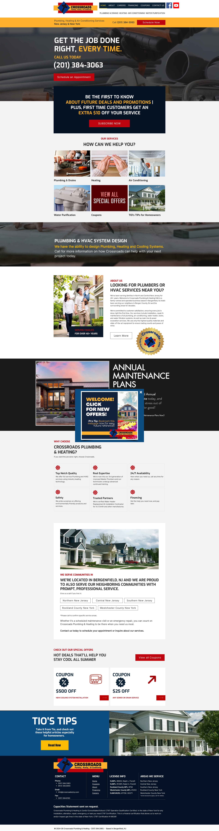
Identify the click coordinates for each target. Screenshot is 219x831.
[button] (140, 392)
